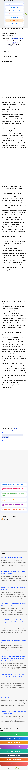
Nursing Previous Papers (14, 759)
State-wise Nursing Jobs (14, 746)
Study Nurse (5, 437)
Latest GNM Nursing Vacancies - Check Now (13, 489)
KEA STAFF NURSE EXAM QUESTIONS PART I (12, 557)
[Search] (26, 14)
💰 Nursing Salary (14, 20)
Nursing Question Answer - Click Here (13, 509)
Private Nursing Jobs (14, 742)
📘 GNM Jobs (14, 7)
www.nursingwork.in (16, 38)
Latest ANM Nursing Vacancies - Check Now (13, 505)
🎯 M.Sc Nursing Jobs (14, 14)
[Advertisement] (14, 81)
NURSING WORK (8, 0)
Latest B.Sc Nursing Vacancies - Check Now (13, 494)
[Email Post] (3, 433)
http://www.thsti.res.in (11, 431)
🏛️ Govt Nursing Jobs (14, 4)
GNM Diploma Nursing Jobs (8, 435)
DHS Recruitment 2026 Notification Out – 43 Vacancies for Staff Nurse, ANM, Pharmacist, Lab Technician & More (13, 695)
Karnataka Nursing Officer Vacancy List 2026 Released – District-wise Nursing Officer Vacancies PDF (13, 640)
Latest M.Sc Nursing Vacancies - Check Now (13, 499)
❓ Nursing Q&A (14, 23)
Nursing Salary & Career (14, 755)
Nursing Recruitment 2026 (14, 751)
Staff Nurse (19, 435)
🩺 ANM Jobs (14, 17)
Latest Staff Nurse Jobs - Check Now (12, 484)
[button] (3, 441)
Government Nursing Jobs (14, 738)
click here (15, 428)
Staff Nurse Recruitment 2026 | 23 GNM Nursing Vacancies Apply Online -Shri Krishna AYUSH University (12, 677)
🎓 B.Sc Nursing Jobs (14, 10)
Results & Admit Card (14, 763)
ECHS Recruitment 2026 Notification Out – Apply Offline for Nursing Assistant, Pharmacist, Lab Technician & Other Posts (13, 658)
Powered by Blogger (14, 768)
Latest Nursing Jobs (14, 734)
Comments (6, 519)
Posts (5, 518)
